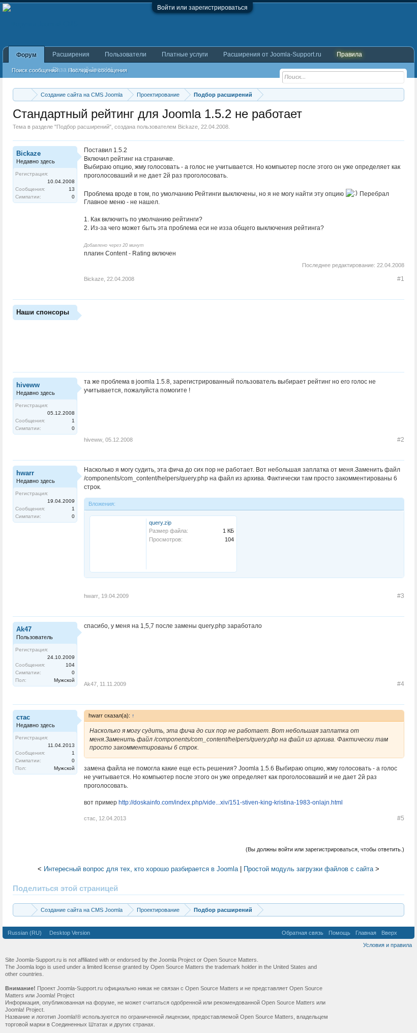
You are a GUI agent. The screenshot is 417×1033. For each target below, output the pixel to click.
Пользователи (125, 54)
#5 (400, 818)
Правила (349, 54)
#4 (400, 683)
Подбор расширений (82, 127)
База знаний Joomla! (82, 69)
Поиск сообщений (35, 70)
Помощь (339, 933)
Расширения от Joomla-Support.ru (272, 54)
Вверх (389, 933)
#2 (400, 439)
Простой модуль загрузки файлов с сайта (308, 869)
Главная (365, 933)
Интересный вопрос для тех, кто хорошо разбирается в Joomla (141, 869)
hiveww (28, 385)
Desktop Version (69, 933)
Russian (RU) (25, 933)
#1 (400, 278)
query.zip (160, 523)
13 (72, 189)
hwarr (25, 473)
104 (70, 665)
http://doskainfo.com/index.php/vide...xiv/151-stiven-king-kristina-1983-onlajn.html (230, 802)
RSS (405, 932)
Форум (26, 55)
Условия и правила (387, 945)
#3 (400, 595)
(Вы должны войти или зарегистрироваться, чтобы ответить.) (325, 849)
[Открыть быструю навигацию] (398, 94)
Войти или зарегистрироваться (202, 7)
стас (23, 717)
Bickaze (188, 127)
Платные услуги (185, 54)
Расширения (71, 54)
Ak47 (24, 629)
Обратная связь (302, 933)
